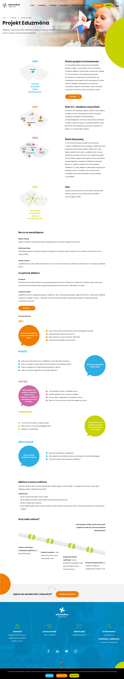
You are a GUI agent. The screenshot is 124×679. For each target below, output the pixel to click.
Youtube (66, 651)
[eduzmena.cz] (11, 5)
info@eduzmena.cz (79, 635)
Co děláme (13, 18)
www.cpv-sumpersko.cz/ (109, 642)
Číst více (73, 97)
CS (119, 5)
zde (115, 671)
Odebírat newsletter (67, 594)
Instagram (75, 651)
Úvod (4, 18)
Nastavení (49, 675)
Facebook (48, 651)
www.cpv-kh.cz (109, 635)
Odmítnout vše (61, 675)
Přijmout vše (74, 675)
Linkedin (57, 651)
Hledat (108, 5)
